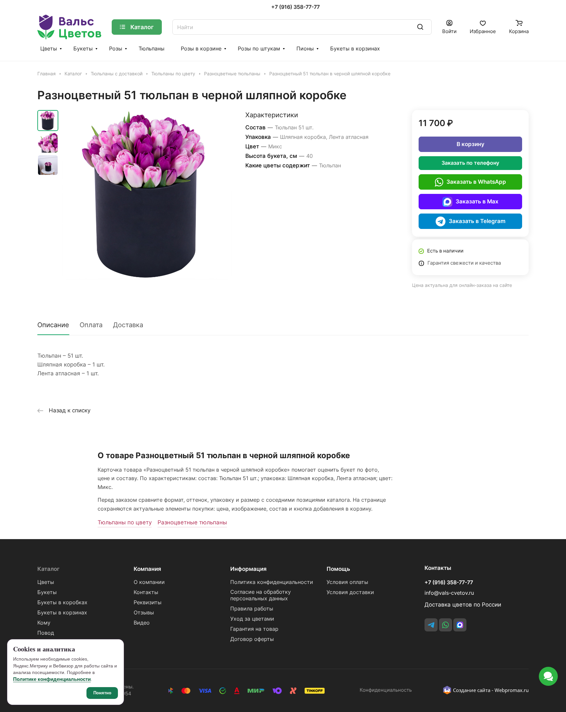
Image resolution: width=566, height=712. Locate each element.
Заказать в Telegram (477, 221)
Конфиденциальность (386, 690)
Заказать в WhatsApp (476, 181)
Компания (147, 569)
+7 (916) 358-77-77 (295, 7)
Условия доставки (350, 592)
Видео (142, 623)
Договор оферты (252, 639)
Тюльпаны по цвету (125, 522)
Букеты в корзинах (355, 49)
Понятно (102, 692)
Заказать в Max (477, 201)
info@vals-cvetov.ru (449, 593)
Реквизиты (147, 602)
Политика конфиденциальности (271, 582)
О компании (149, 582)
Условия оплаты (347, 582)
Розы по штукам (259, 49)
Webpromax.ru (512, 690)
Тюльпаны (151, 49)
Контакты (146, 592)
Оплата (91, 325)
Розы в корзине (201, 49)
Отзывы (144, 612)
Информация (248, 569)
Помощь (338, 569)
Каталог (48, 569)
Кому (43, 623)
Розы (115, 49)
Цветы (48, 49)
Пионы (305, 49)
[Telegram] (431, 624)
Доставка (128, 325)
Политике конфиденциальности (52, 679)
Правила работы (251, 609)
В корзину (470, 144)
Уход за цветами (252, 619)
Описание (53, 325)
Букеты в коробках (62, 602)
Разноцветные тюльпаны (192, 522)
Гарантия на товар (254, 629)
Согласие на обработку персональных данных (260, 595)
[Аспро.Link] (459, 624)
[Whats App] (445, 624)
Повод (45, 633)
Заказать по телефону (470, 163)
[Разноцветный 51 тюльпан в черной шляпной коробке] (147, 195)
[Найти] (420, 27)
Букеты (83, 49)
